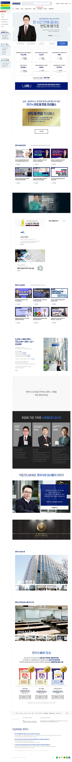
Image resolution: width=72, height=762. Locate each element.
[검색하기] (50, 3)
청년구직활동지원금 (4, 21)
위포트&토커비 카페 (4, 19)
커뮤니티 (2, 26)
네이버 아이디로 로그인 (6, 7)
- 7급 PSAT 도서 (4, 66)
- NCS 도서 (3, 54)
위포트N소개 (21, 713)
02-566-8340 (48, 717)
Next (69, 29)
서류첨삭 (62, 3)
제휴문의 (33, 713)
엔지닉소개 (25, 713)
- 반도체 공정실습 (4, 37)
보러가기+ (16, 370)
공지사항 (2, 14)
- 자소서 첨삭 (4, 51)
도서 (69, 3)
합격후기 (66, 3)
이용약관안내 (40, 713)
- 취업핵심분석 (4, 49)
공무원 (34, 8)
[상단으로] (67, 713)
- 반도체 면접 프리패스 (5, 38)
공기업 (22, 8)
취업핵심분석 (51, 8)
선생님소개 (58, 3)
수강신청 (41, 131)
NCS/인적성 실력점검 (4, 24)
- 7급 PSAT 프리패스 (5, 65)
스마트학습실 (39, 8)
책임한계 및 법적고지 (58, 713)
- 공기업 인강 (4, 52)
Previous (13, 29)
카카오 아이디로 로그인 (6, 5)
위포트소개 (17, 713)
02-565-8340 (30, 717)
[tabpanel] (41, 26)
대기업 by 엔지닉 (28, 8)
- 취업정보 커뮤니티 (5, 48)
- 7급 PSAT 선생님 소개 (5, 63)
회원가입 (2, 10)
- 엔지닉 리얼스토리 (5, 35)
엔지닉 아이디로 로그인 (6, 2)
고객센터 (2, 16)
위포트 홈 (17, 8)
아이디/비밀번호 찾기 (6, 10)
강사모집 (29, 713)
